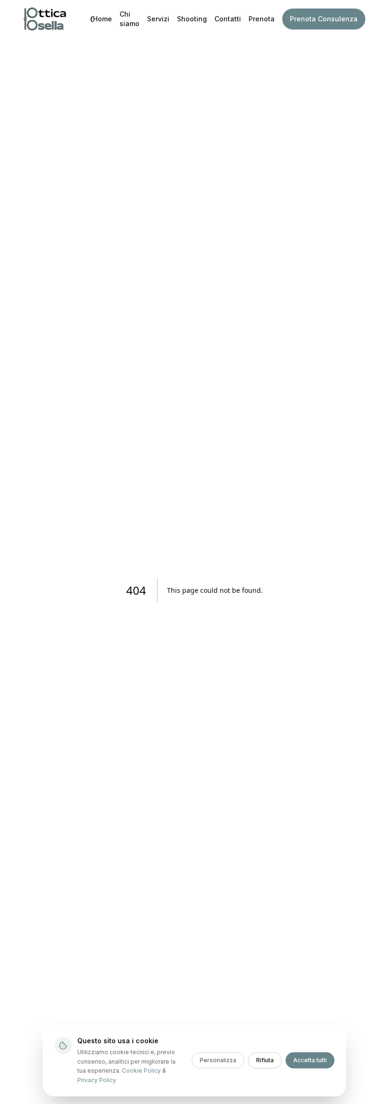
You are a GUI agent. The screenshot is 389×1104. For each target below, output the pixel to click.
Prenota (262, 19)
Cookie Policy (141, 1070)
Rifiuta (265, 1060)
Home (102, 19)
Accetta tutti (310, 1060)
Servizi (158, 19)
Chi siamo (129, 19)
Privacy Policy (96, 1080)
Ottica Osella (91, 19)
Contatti (227, 19)
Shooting (192, 19)
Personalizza (218, 1060)
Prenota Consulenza (324, 19)
